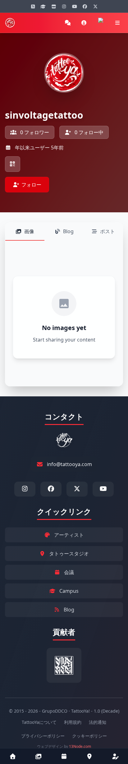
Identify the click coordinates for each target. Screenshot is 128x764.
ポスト (107, 231)
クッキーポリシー (89, 736)
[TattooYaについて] (115, 756)
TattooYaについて (39, 722)
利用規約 (72, 722)
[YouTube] (74, 6)
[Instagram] (64, 6)
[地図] (90, 756)
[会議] (64, 756)
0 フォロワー (34, 132)
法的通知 (97, 722)
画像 (29, 231)
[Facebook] (85, 6)
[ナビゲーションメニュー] (117, 23)
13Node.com (80, 746)
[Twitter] (95, 6)
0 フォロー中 (88, 132)
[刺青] (38, 756)
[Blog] (33, 6)
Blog (68, 231)
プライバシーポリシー (43, 736)
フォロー (31, 184)
